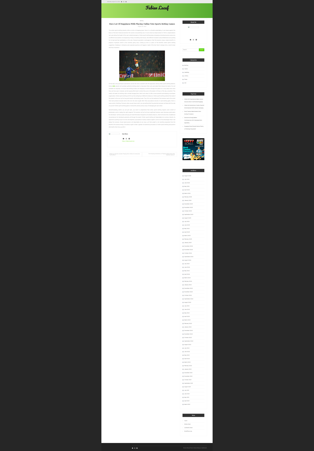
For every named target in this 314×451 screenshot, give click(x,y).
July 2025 (186, 221)
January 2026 (187, 200)
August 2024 (187, 260)
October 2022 (188, 337)
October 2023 (188, 295)
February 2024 (188, 281)
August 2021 (187, 387)
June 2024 (187, 267)
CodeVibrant (204, 448)
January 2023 (187, 327)
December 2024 (188, 246)
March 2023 (187, 320)
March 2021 (187, 404)
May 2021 (186, 397)
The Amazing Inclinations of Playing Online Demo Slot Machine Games (161, 154)
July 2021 (186, 390)
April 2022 (187, 358)
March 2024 (187, 278)
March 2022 (187, 362)
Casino (186, 69)
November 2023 (188, 292)
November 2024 (188, 249)
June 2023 (187, 309)
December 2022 (188, 330)
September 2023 (188, 299)
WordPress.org (188, 431)
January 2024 (188, 285)
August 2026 (187, 176)
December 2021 (188, 372)
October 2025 (188, 211)
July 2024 (186, 263)
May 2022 (187, 355)
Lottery (186, 76)
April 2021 (186, 401)
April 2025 (187, 232)
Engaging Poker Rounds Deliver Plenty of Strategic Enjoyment (194, 128)
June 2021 (187, 394)
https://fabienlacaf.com (128, 141)
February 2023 (188, 323)
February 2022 (188, 365)
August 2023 (187, 302)
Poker (185, 79)
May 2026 (186, 186)
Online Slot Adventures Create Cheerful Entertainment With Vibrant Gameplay (194, 107)
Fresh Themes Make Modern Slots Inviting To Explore (192, 113)
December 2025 (188, 204)
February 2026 (188, 197)
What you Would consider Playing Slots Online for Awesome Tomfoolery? (124, 154)
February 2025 (188, 239)
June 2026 (187, 183)
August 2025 (187, 218)
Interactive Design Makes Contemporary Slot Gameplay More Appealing (193, 120)
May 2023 (186, 313)
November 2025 (188, 207)
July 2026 (186, 179)
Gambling (186, 72)
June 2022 (187, 351)
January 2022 (188, 369)
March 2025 (187, 235)
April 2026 (187, 190)
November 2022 (188, 334)
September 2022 (188, 341)
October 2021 (187, 380)
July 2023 (186, 306)
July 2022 (186, 348)
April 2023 (187, 316)
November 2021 (188, 376)
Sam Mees (125, 134)
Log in (185, 420)
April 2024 (187, 274)
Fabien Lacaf (157, 7)
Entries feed (187, 424)
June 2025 (187, 225)
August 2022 (187, 344)
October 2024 (188, 253)
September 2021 (188, 383)
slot (185, 83)
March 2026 (187, 193)
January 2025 (188, 242)
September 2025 (188, 214)
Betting (141, 21)
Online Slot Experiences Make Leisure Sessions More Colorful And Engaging (193, 101)
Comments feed (188, 427)
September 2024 (188, 256)
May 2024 (187, 270)
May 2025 (187, 228)
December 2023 (188, 288)
